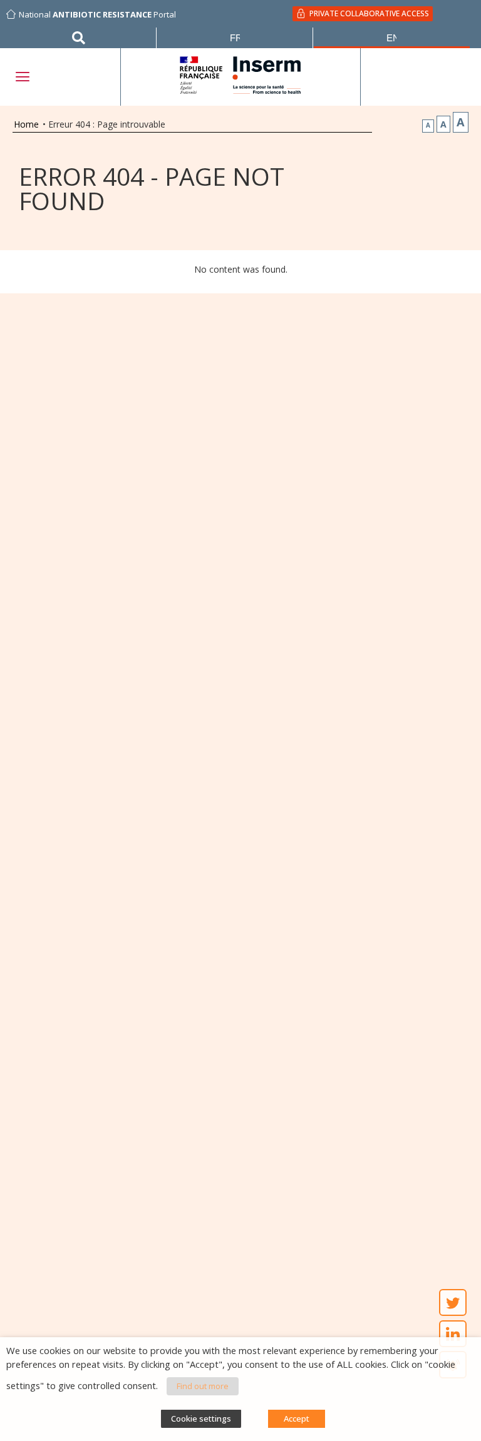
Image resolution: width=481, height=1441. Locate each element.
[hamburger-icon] (22, 76)
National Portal (97, 14)
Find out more (203, 1386)
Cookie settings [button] (201, 1418)
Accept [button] (296, 1418)
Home (26, 124)
